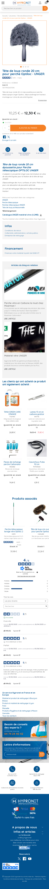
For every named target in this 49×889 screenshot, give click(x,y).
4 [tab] (28, 66)
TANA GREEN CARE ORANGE (12, 413)
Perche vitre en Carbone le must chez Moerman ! (23, 304)
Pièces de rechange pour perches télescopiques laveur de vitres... (12, 472)
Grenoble (6, 713)
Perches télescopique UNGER (13, 205)
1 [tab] (21, 66)
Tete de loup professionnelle (13, 207)
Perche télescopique (10, 202)
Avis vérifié (9, 617)
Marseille (5, 708)
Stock (40, 546)
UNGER (5, 200)
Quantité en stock (9, 119)
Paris (4, 706)
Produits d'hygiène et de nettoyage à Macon (19, 711)
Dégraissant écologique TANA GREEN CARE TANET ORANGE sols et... (12, 421)
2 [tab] (23, 66)
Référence (6, 83)
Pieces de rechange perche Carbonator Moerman (12, 463)
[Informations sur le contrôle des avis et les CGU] (37, 572)
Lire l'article (10, 319)
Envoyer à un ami (9, 140)
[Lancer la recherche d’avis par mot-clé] (46, 606)
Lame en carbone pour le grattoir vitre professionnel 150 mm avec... (37, 422)
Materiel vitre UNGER (15, 355)
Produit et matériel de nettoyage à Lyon (18, 703)
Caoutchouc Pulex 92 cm (37, 463)
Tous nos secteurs (9, 716)
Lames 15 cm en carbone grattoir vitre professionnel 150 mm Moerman (37, 413)
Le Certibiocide (24, 835)
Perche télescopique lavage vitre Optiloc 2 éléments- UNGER (13, 530)
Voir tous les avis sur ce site (26, 576)
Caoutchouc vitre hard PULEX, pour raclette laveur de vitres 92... (37, 471)
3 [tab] (25, 66)
